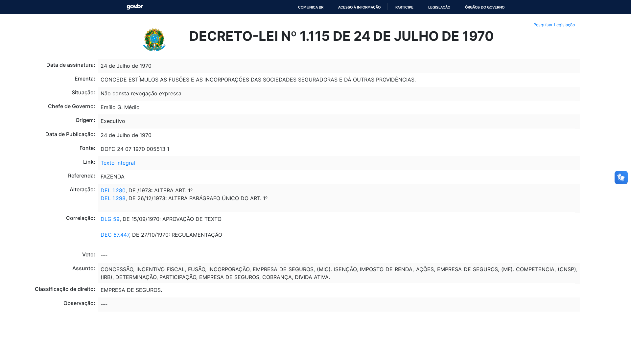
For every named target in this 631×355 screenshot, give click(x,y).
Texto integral (118, 162)
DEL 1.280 (113, 190)
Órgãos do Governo (484, 7)
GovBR (135, 7)
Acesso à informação (359, 7)
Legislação (439, 7)
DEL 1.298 (113, 198)
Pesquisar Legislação (554, 24)
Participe (404, 7)
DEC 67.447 (115, 234)
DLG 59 (110, 219)
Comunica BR (310, 7)
